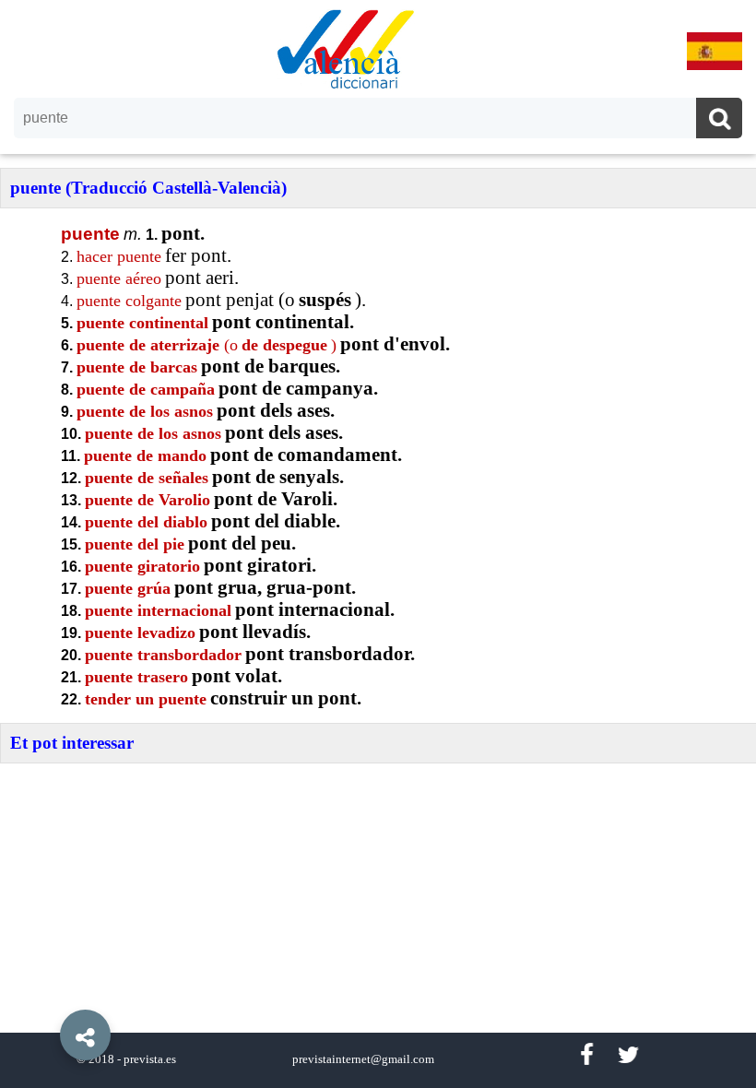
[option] (378, 544)
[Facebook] (586, 1055)
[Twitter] (628, 1055)
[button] (46, 993)
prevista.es (150, 1059)
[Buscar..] (719, 120)
